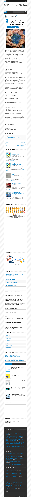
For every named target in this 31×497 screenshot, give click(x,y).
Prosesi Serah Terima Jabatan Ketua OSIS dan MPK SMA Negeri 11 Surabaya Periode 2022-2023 (15, 433)
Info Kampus (8, 338)
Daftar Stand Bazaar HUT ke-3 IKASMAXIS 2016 (14, 315)
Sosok (7, 348)
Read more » (12, 160)
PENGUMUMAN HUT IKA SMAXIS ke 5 (13, 490)
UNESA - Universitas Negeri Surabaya (12, 356)
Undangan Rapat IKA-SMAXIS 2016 (13, 322)
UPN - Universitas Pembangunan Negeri (13, 359)
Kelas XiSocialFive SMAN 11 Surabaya (13, 464)
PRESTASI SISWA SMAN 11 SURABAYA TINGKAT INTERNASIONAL (13, 296)
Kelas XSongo (8, 471)
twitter (22, 1)
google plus (26, 1)
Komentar (15, 363)
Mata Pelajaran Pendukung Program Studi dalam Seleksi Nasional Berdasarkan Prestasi (18, 389)
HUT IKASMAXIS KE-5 (10, 493)
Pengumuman (18, 137)
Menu (5, 1)
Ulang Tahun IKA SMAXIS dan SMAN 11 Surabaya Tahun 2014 (16, 23)
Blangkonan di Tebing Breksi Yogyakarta (13, 473)
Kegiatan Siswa (9, 345)
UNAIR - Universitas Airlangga (11, 355)
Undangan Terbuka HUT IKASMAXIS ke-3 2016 (14, 319)
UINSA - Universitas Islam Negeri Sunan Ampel (14, 360)
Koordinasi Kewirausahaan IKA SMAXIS (13, 485)
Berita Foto (8, 335)
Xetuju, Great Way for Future (11, 470)
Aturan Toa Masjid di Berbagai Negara (13, 461)
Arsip (22, 363)
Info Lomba (8, 340)
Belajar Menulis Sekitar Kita (11, 476)
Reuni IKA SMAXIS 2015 (10, 325)
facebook (24, 1)
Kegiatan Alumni (11, 137)
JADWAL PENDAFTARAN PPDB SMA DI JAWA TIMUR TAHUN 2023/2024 (15, 307)
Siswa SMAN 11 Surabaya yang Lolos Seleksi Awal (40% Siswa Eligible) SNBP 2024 (15, 304)
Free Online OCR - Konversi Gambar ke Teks (14, 453)
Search (25, 12)
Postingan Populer (9, 364)
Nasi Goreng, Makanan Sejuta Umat (13, 456)
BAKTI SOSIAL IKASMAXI (11, 488)
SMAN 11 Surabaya (15, 4)
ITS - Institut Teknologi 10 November (12, 357)
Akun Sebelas (12, 136)
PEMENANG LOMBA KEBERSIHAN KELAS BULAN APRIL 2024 (14, 292)
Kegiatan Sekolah (9, 343)
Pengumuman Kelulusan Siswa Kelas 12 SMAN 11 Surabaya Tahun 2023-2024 (14, 300)
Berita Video (8, 337)
